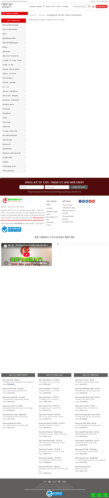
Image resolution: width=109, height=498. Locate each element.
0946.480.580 (47, 462)
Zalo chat (99, 496)
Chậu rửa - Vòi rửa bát (9, 73)
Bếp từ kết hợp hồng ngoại (10, 42)
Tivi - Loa (6, 87)
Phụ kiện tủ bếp (7, 157)
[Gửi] (89, 6)
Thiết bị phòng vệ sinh (9, 166)
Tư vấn (58, 6)
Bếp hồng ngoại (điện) (9, 38)
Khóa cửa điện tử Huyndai (10, 25)
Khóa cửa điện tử (8, 78)
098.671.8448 (47, 401)
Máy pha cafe (7, 144)
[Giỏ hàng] (93, 6)
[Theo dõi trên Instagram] (83, 201)
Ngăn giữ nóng (7, 148)
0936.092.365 (83, 393)
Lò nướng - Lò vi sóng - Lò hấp (12, 60)
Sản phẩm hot (6, 113)
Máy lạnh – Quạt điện (9, 82)
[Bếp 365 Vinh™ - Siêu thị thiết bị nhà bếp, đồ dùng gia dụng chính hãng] (14, 6)
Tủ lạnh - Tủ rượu (8, 65)
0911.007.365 (47, 419)
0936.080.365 (18, 223)
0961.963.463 (11, 401)
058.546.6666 (83, 419)
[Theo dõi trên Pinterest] (90, 201)
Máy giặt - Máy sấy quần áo (11, 69)
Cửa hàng (65, 6)
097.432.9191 (47, 445)
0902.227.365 (47, 410)
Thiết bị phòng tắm (8, 171)
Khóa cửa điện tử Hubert (10, 29)
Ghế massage (6, 122)
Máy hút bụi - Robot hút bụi (11, 100)
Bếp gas (5, 47)
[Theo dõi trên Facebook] (80, 201)
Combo (5, 118)
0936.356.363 (47, 393)
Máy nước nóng (7, 140)
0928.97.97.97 (47, 453)
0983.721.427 (83, 471)
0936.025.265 (83, 436)
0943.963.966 (83, 462)
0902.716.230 (47, 436)
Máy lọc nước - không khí (10, 95)
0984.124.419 (11, 427)
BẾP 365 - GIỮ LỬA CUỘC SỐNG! (99, 1)
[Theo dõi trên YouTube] (93, 201)
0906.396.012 (47, 427)
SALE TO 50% (50, 6)
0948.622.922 (83, 453)
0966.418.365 (47, 473)
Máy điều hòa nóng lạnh (10, 135)
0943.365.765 (83, 384)
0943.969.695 (83, 427)
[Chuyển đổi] (25, 34)
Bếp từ (4, 34)
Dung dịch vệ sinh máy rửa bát (12, 153)
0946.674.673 (47, 384)
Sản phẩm (39, 6)
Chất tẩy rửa (6, 126)
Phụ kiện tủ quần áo (8, 104)
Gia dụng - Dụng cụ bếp (10, 131)
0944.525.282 (83, 445)
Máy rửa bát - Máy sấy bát (11, 56)
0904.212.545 (11, 419)
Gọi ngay (93, 496)
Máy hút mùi (6, 51)
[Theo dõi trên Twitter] (86, 201)
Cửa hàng (105, 496)
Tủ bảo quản (6, 109)
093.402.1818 (11, 393)
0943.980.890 (83, 401)
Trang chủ (33, 15)
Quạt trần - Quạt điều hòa (10, 91)
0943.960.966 (11, 410)
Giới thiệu (32, 6)
